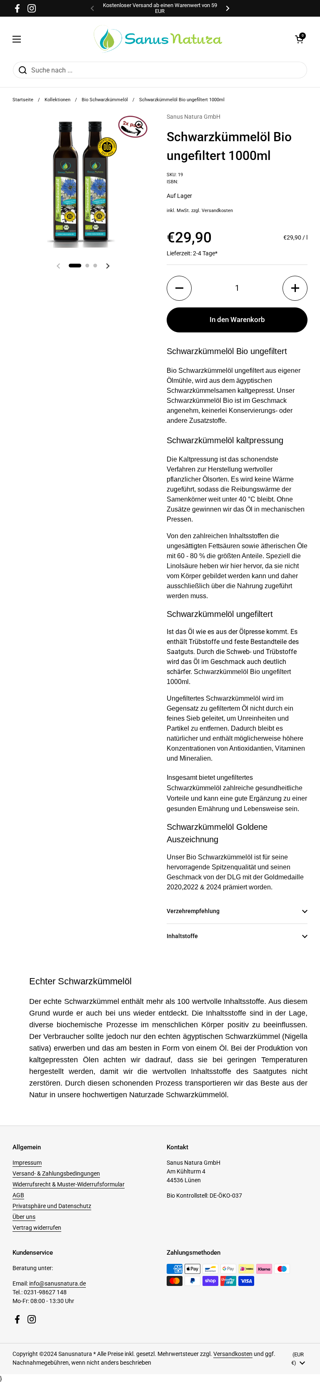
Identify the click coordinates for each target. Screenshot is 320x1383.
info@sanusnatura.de (57, 1283)
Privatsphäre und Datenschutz (51, 1206)
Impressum (27, 1162)
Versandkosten (217, 210)
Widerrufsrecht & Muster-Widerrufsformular (68, 1184)
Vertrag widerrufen (36, 1227)
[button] (299, 39)
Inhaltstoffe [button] (182, 936)
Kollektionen (57, 99)
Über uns (23, 1216)
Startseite (22, 99)
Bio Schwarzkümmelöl (105, 99)
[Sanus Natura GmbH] (158, 39)
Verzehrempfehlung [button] (193, 911)
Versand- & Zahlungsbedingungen (56, 1173)
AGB (18, 1195)
